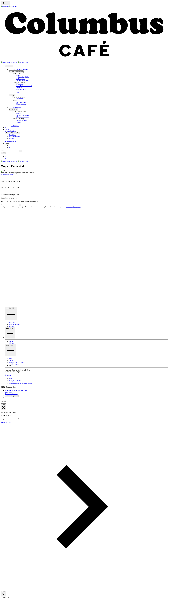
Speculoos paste (21, 102)
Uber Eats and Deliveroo (16, 362)
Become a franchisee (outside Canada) (20, 384)
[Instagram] (10, 304)
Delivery (11, 343)
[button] (84, 590)
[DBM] (6, 397)
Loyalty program (14, 364)
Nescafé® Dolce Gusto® (24, 86)
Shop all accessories (22, 117)
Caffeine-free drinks (22, 77)
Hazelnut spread (21, 104)
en (9, 147)
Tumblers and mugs (22, 115)
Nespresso (19, 84)
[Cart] (23, 62)
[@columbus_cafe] (4, 304)
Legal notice (8, 392)
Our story (11, 323)
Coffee (18, 75)
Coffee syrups (20, 79)
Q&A (10, 378)
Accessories (15, 107)
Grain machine (21, 89)
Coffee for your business (16, 380)
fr (9, 145)
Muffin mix (19, 99)
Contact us (8, 375)
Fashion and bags (21, 120)
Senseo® (19, 87)
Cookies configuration (11, 396)
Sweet (13, 93)
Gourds (18, 113)
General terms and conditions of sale (16, 390)
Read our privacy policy (73, 207)
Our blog (11, 138)
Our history (12, 135)
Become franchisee (10, 131)
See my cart (4, 422)
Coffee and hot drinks (18, 69)
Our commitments (14, 136)
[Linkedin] (15, 304)
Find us (7, 129)
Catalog (11, 341)
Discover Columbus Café (12, 133)
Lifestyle (19, 122)
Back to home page (7, 174)
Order (10, 422)
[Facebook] (21, 304)
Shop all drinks (21, 80)
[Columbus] (9, 6)
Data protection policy (11, 394)
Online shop (8, 66)
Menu (6, 127)
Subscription (15, 126)
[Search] (20, 151)
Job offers (12, 382)
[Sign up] (20, 205)
